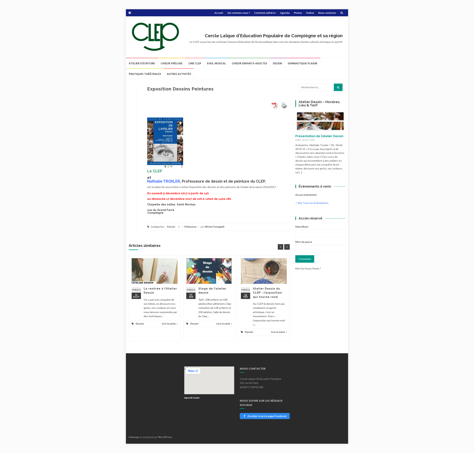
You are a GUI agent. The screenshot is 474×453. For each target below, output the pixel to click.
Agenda (285, 12)
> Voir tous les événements (311, 202)
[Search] (338, 87)
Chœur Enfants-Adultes (249, 63)
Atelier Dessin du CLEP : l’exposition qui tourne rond (267, 293)
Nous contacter (327, 12)
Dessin (277, 63)
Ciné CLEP (194, 63)
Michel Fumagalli (214, 226)
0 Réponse (190, 226)
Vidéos (310, 12)
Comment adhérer (265, 12)
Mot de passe (303, 241)
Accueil (218, 12)
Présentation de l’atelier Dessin (319, 136)
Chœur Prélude (172, 63)
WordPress (165, 437)
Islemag (133, 437)
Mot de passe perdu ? (308, 268)
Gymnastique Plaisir (302, 63)
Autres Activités (179, 74)
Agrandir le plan (192, 397)
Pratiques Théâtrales (145, 74)
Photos (298, 12)
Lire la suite (169, 323)
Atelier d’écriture (142, 63)
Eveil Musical (216, 63)
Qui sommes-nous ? (238, 12)
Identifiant (301, 226)
